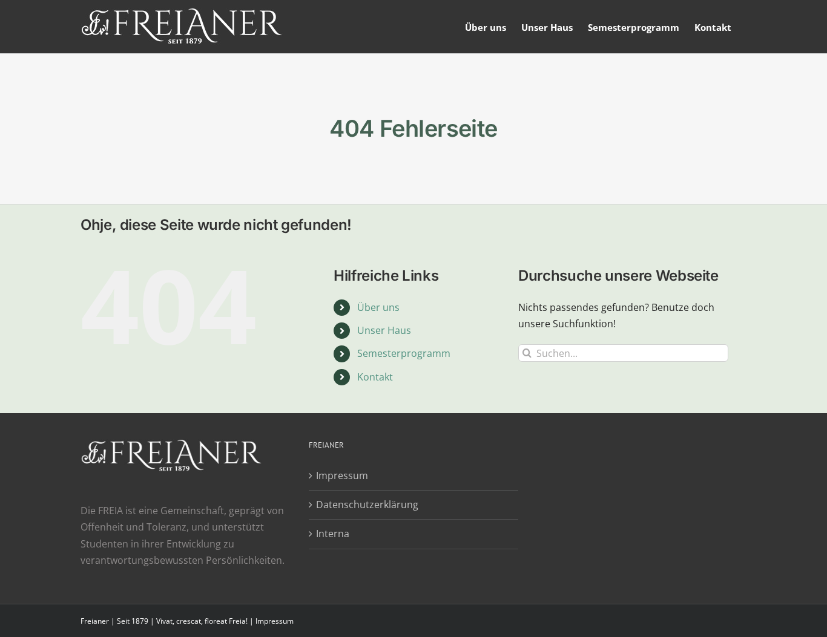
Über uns (378, 307)
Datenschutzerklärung (367, 504)
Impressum (342, 475)
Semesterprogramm (403, 353)
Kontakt (375, 377)
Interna (332, 533)
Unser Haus (384, 330)
